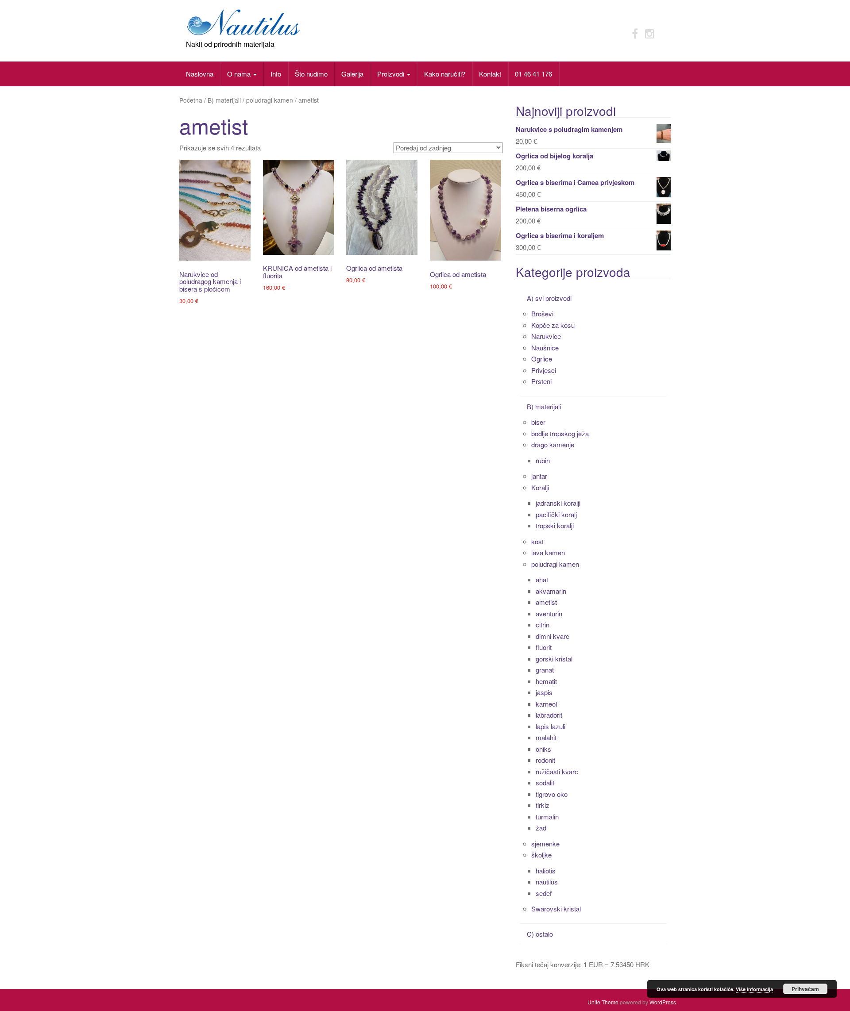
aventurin (549, 613)
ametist (546, 602)
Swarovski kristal (556, 908)
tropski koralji (555, 525)
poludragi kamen (269, 100)
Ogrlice (541, 358)
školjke (541, 854)
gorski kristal (554, 658)
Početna (190, 100)
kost (537, 541)
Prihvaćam (805, 989)
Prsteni (541, 381)
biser (538, 422)
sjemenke (545, 843)
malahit (546, 737)
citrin (542, 624)
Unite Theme (602, 1002)
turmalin (547, 816)
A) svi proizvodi (549, 298)
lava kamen (548, 552)
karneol (546, 703)
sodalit (545, 782)
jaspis (544, 692)
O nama (239, 73)
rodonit (545, 760)
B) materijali (224, 100)
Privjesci (543, 370)
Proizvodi (391, 73)
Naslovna (199, 73)
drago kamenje (552, 444)
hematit (546, 681)
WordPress (662, 1002)
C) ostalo (540, 933)
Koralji (540, 487)
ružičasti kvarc (557, 771)
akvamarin (551, 591)
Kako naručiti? (444, 73)
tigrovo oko (552, 794)
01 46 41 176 (533, 73)
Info (275, 73)
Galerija (352, 73)
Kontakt (490, 73)
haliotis (546, 870)
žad (541, 827)
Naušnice (545, 347)
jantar (539, 476)
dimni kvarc (552, 636)
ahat (542, 579)
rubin (543, 460)
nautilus (547, 881)
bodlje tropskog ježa (560, 433)
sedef (544, 893)
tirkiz (542, 805)
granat (545, 669)
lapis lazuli (550, 726)
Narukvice (546, 336)
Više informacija (754, 989)
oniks (543, 748)
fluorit (544, 647)
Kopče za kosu (553, 325)
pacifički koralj (556, 514)
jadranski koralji (558, 502)
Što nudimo (311, 73)
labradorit (549, 714)
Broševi (542, 313)
